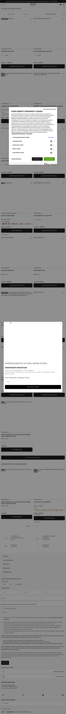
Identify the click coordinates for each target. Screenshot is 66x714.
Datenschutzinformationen (19, 133)
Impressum (29, 133)
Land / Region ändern (33, 387)
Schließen (60, 323)
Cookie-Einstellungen (16, 158)
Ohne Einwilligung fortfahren (49, 109)
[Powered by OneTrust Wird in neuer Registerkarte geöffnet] (50, 164)
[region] (33, 136)
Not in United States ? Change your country (17, 377)
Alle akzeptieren (49, 158)
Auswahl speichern (37, 158)
